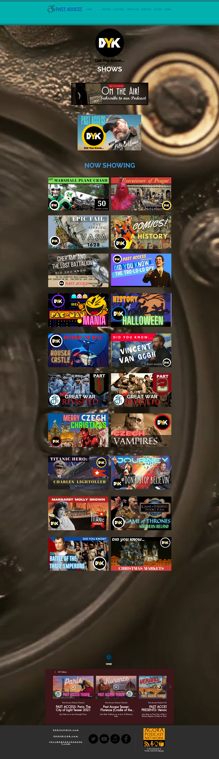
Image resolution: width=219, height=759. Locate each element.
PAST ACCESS (69, 9)
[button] (61, 672)
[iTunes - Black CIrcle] (115, 739)
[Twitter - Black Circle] (93, 739)
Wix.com (161, 751)
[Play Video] (73, 687)
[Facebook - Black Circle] (126, 739)
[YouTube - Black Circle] (104, 739)
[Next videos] (170, 686)
